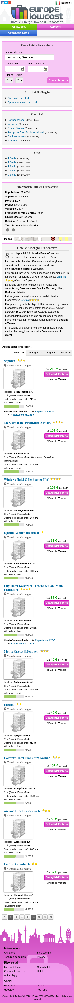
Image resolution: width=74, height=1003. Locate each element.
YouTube (42, 989)
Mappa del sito (12, 967)
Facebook (9, 985)
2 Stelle (12, 162)
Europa (9, 704)
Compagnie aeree (18, 32)
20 (45, 917)
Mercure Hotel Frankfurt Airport (27, 422)
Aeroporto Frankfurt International (26, 132)
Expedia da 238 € (45, 411)
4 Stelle (12, 170)
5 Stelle (12, 174)
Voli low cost (18, 26)
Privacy (41, 957)
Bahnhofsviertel (16, 120)
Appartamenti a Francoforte (23, 102)
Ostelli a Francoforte (19, 98)
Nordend (13, 140)
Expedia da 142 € (45, 640)
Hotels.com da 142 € (23, 643)
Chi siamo (9, 952)
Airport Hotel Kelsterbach (22, 811)
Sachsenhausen (17, 136)
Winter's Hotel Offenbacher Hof (26, 479)
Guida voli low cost (14, 971)
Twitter (40, 985)
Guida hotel (43, 967)
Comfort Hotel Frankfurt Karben (27, 757)
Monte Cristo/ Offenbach (21, 651)
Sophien (9, 361)
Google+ (9, 989)
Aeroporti (55, 26)
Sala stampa (44, 952)
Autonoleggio (11, 975)
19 (39, 917)
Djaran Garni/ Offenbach (21, 532)
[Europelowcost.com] (37, 18)
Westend (13, 124)
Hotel (40, 971)
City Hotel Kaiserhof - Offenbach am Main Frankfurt (33, 588)
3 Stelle (12, 166)
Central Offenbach (17, 864)
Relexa (25, 300)
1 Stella (12, 158)
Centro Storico (16, 128)
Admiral (61, 276)
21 (51, 917)
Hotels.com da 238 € (23, 414)
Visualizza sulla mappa (19, 365)
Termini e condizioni (15, 957)
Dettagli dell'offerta (57, 374)
